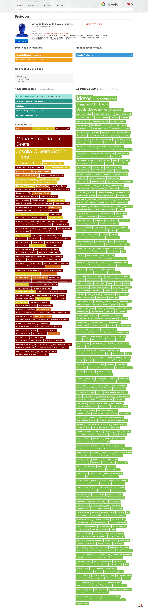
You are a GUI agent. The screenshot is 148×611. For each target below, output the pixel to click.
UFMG (127, 4)
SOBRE (61, 6)
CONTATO (48, 6)
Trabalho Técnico (104, 55)
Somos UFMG (110, 4)
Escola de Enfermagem (45, 32)
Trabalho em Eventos (43, 60)
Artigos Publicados (43, 55)
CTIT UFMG (140, 605)
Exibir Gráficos (21, 41)
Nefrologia (43, 106)
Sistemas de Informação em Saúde (43, 101)
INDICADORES (34, 6)
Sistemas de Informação (43, 115)
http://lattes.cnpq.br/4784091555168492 (86, 24)
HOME (20, 6)
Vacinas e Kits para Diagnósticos (43, 111)
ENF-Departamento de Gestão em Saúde (56, 33)
